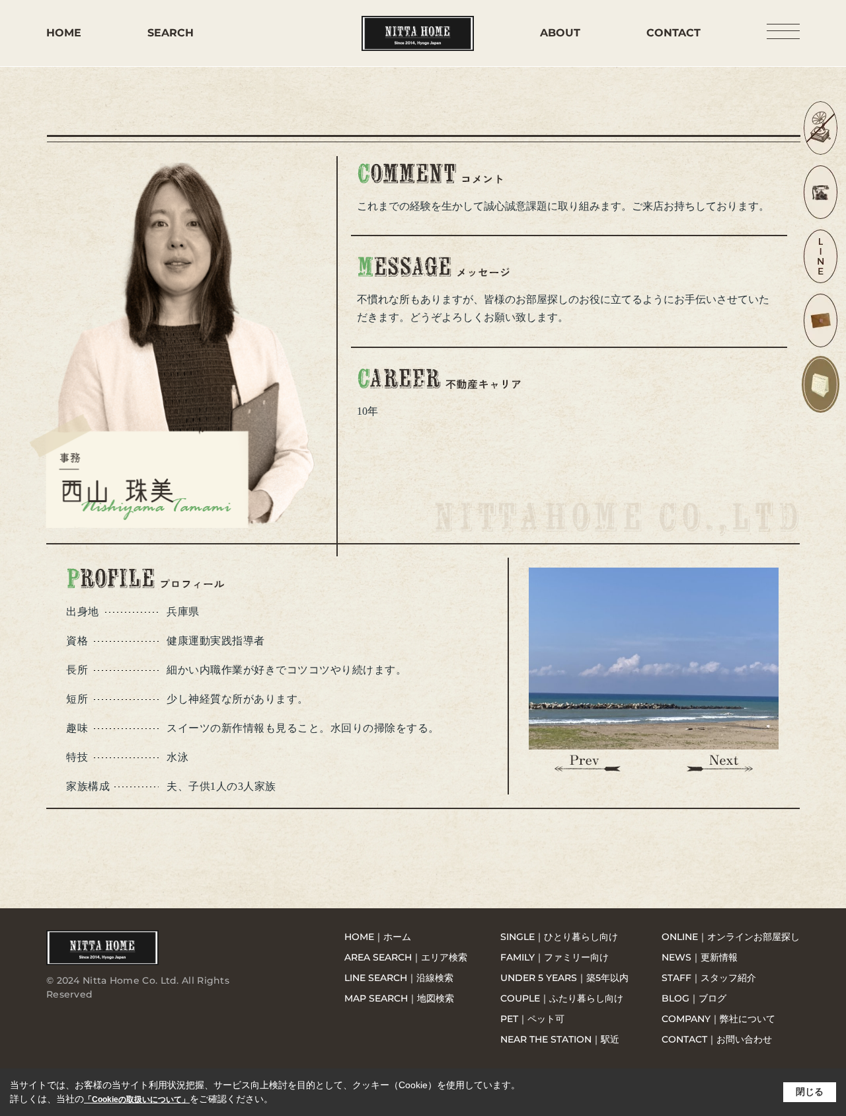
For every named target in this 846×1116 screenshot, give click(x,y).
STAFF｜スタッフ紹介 (709, 978)
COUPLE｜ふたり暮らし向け (561, 998)
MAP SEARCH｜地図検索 (399, 998)
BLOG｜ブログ (694, 998)
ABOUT (560, 32)
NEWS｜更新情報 (700, 957)
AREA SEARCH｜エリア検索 (405, 957)
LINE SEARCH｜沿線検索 (398, 978)
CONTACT (673, 32)
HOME (63, 32)
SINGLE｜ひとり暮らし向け (559, 937)
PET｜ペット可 (532, 1019)
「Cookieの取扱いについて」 (137, 1099)
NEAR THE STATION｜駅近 (559, 1039)
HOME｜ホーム (377, 937)
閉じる (810, 1091)
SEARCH (170, 32)
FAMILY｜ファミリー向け (554, 957)
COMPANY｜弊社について (718, 1019)
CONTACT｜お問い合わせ (717, 1039)
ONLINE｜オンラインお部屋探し (731, 937)
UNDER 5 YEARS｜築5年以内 (564, 978)
